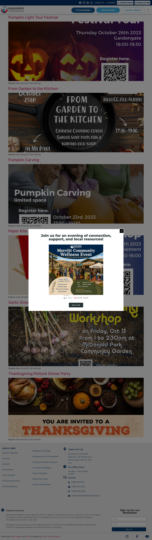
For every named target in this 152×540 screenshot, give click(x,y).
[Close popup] (122, 231)
